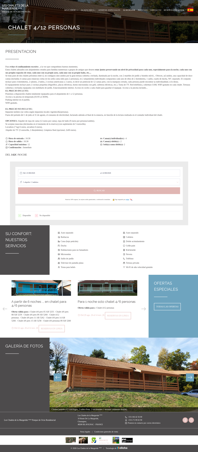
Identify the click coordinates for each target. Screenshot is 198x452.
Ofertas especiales (109, 10)
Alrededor (129, 10)
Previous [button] (5, 309)
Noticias (143, 10)
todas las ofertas (167, 306)
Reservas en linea (174, 10)
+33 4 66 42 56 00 (135, 417)
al (101, 173)
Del (24, 173)
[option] (41, 306)
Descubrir (70, 10)
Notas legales (85, 432)
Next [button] (143, 309)
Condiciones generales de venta (106, 432)
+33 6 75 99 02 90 (135, 420)
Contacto (155, 10)
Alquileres (87, 10)
